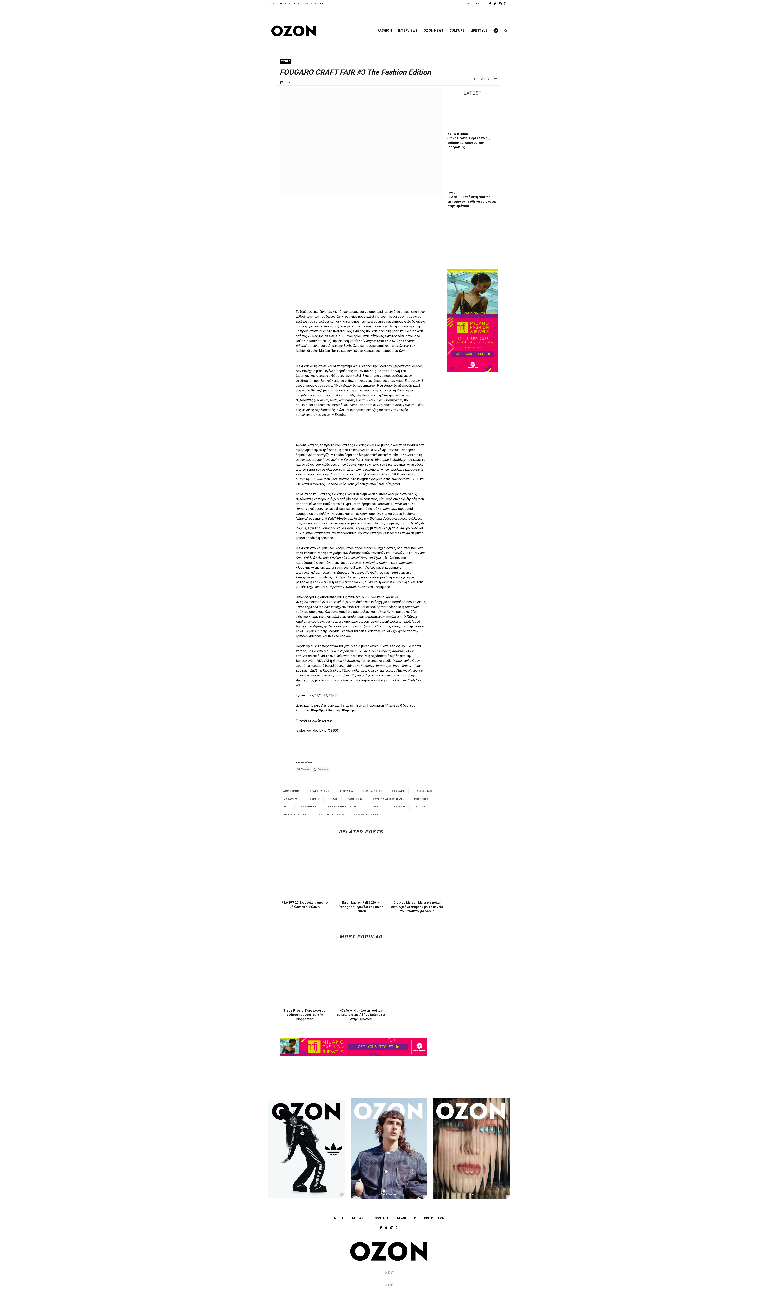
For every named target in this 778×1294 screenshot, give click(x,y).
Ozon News (434, 30)
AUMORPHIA (291, 791)
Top (390, 1285)
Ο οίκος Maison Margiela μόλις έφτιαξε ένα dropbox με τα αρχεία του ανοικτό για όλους (417, 907)
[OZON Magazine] (293, 30)
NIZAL (334, 799)
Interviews (408, 30)
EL (469, 3)
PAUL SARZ (355, 799)
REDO (287, 806)
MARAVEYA (290, 799)
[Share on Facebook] (475, 79)
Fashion (385, 30)
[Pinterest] (488, 79)
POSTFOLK (421, 799)
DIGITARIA (346, 791)
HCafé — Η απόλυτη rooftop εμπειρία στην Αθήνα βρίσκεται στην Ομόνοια (361, 1015)
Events (285, 61)
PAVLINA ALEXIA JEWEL (388, 799)
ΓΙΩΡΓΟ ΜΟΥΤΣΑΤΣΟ (330, 814)
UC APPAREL (397, 806)
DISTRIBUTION (434, 1218)
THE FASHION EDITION (341, 806)
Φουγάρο (350, 316)
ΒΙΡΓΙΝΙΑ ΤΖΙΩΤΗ (295, 814)
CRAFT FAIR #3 (319, 791)
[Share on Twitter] (482, 79)
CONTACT (382, 1218)
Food (451, 192)
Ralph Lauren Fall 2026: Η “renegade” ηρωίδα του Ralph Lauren (360, 907)
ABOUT (339, 1218)
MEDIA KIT (359, 1218)
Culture (457, 30)
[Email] (495, 79)
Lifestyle (478, 30)
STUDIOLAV (308, 806)
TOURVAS (372, 806)
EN (478, 3)
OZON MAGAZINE (283, 3)
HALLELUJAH (423, 791)
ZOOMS (421, 806)
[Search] (504, 30)
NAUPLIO (314, 799)
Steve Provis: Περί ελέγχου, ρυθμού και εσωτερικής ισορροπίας (304, 1015)
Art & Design (458, 134)
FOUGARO (398, 791)
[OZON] (389, 1260)
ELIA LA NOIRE (372, 791)
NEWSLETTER (314, 3)
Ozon (353, 405)
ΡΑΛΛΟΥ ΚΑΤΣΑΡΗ (366, 814)
